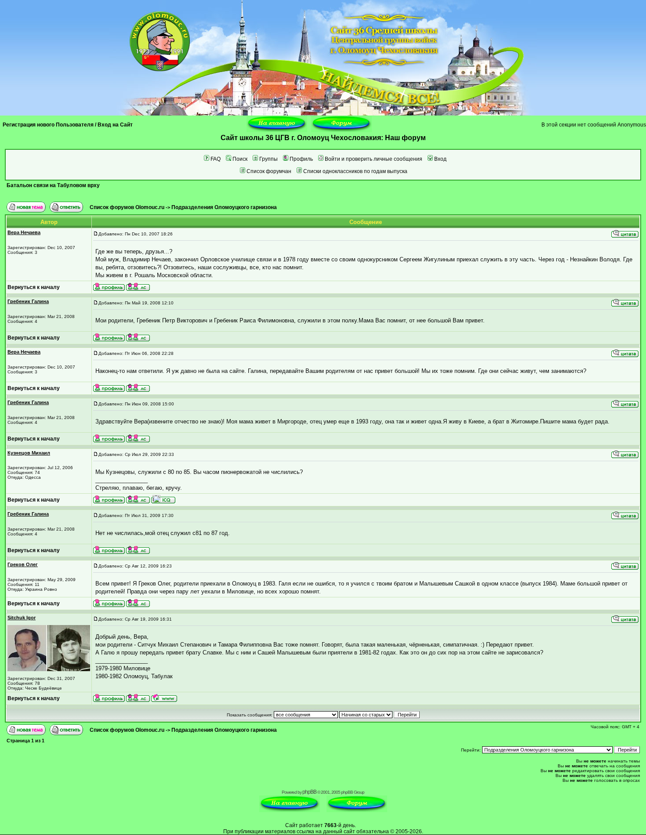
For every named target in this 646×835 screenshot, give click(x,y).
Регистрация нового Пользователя (48, 125)
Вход (440, 159)
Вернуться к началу (33, 287)
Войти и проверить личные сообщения (373, 159)
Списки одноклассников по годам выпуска (355, 171)
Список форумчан (269, 171)
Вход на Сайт (115, 125)
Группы (268, 159)
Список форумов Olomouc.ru (127, 207)
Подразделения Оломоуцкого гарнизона (224, 207)
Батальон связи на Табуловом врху (53, 185)
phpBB (309, 792)
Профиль (301, 159)
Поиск (239, 159)
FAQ (215, 159)
